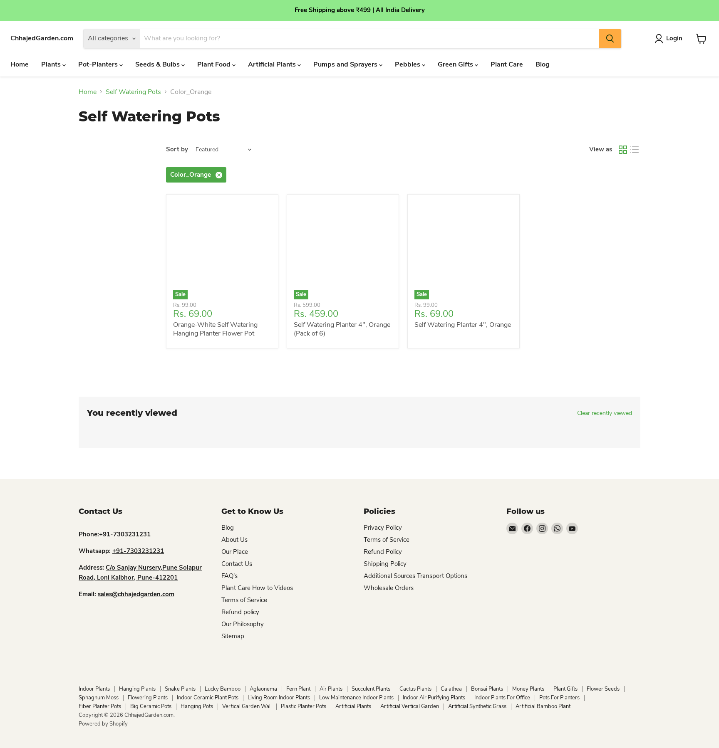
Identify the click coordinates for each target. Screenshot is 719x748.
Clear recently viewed (604, 413)
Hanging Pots (197, 706)
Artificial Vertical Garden (409, 706)
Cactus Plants (415, 689)
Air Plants (331, 689)
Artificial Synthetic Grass (477, 706)
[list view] (634, 150)
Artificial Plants (273, 64)
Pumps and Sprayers (346, 64)
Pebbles (408, 64)
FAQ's (229, 576)
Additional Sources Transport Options (415, 576)
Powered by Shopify (103, 724)
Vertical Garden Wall (247, 706)
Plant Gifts (565, 689)
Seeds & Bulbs (158, 64)
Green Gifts (456, 64)
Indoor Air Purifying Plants (434, 697)
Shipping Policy (385, 564)
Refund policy (240, 612)
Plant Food (214, 64)
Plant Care (507, 64)
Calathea (451, 689)
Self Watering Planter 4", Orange (462, 324)
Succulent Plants (371, 689)
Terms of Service (244, 600)
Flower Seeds (603, 689)
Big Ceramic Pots (150, 706)
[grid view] (623, 150)
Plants (51, 64)
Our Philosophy (242, 624)
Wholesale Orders (389, 588)
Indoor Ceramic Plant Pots (207, 697)
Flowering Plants (148, 697)
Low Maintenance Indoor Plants (356, 697)
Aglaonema (263, 689)
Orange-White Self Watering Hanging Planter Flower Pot (215, 329)
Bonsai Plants (487, 689)
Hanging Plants (137, 689)
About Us (234, 540)
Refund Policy (383, 552)
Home (19, 64)
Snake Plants (180, 689)
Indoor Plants (94, 689)
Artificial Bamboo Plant (543, 706)
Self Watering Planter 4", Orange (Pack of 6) (342, 329)
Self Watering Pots (133, 92)
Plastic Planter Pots (303, 706)
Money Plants (528, 689)
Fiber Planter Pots (100, 706)
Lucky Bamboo (222, 689)
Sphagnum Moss (99, 697)
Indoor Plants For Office (502, 697)
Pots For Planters (559, 697)
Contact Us (236, 564)
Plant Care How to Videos (257, 588)
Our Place (234, 552)
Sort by (177, 149)
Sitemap (232, 636)
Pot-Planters (98, 64)
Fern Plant (298, 689)
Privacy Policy (383, 527)
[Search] (610, 38)
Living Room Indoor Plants (279, 697)
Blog (543, 64)
